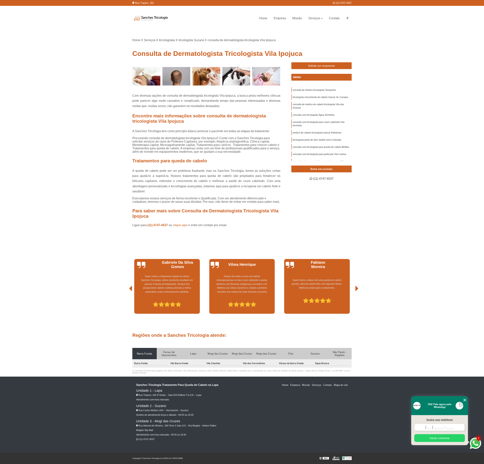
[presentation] (125, 303)
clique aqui (180, 225)
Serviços (314, 18)
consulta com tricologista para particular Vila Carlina (319, 154)
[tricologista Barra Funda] (266, 76)
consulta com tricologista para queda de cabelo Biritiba (321, 147)
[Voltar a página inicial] (151, 18)
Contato (334, 18)
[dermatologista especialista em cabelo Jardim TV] (236, 76)
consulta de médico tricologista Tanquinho (314, 90)
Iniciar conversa (439, 438)
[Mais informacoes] (347, 18)
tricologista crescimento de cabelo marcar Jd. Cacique (320, 97)
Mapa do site (341, 385)
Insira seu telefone (440, 420)
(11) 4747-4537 (343, 3)
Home (263, 18)
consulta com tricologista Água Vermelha (313, 115)
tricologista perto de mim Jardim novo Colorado (317, 140)
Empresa (280, 18)
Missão (297, 18)
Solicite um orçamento (321, 65)
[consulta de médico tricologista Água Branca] (206, 76)
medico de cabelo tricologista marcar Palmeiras (317, 132)
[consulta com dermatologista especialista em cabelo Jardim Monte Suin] (146, 76)
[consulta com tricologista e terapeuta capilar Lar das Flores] (176, 76)
